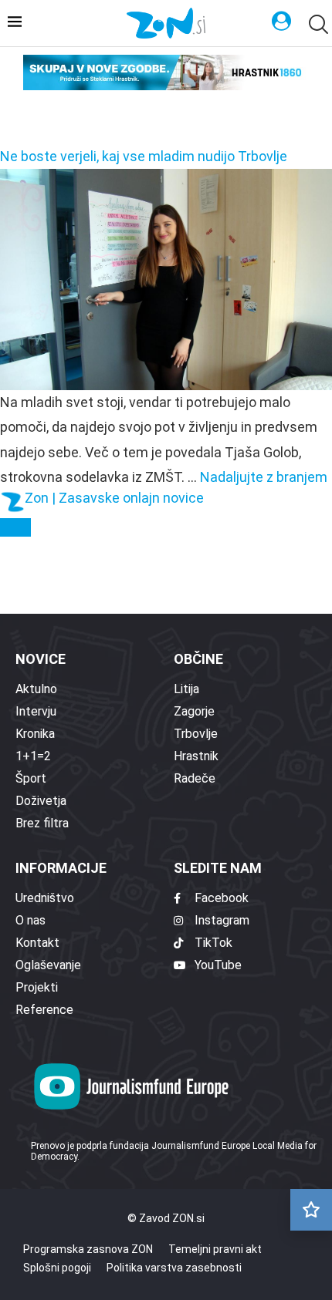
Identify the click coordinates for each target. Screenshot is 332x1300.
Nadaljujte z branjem (263, 477)
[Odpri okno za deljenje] (15, 527)
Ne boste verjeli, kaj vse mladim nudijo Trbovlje (143, 156)
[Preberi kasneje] (311, 1210)
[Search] (316, 24)
